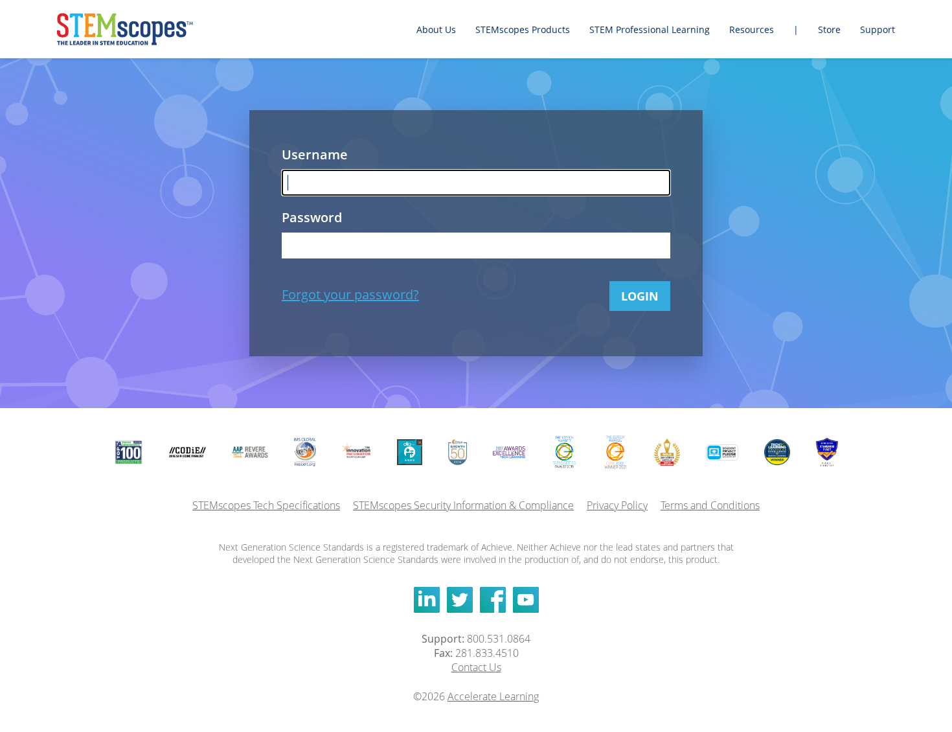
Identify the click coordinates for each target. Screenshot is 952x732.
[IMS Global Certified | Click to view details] (305, 452)
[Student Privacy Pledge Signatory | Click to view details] (722, 452)
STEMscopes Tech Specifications (266, 505)
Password (312, 217)
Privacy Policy (617, 505)
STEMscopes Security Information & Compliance (463, 505)
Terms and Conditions (710, 505)
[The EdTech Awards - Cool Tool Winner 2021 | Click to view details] (615, 452)
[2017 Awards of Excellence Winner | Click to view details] (509, 452)
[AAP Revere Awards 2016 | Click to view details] (250, 452)
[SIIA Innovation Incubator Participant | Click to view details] (356, 452)
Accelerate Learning (493, 696)
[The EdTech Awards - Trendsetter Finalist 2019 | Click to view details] (563, 452)
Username (315, 154)
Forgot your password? (350, 294)
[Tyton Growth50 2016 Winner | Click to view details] (457, 452)
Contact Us (476, 667)
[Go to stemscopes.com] (141, 29)
